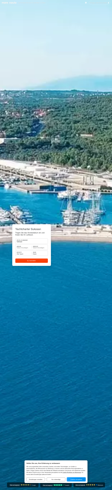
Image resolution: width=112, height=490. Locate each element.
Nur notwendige (56, 479)
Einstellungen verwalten (35, 479)
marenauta (9, 2)
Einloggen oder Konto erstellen (98, 3)
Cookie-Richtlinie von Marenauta (71, 472)
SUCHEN (32, 261)
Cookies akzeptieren (76, 479)
